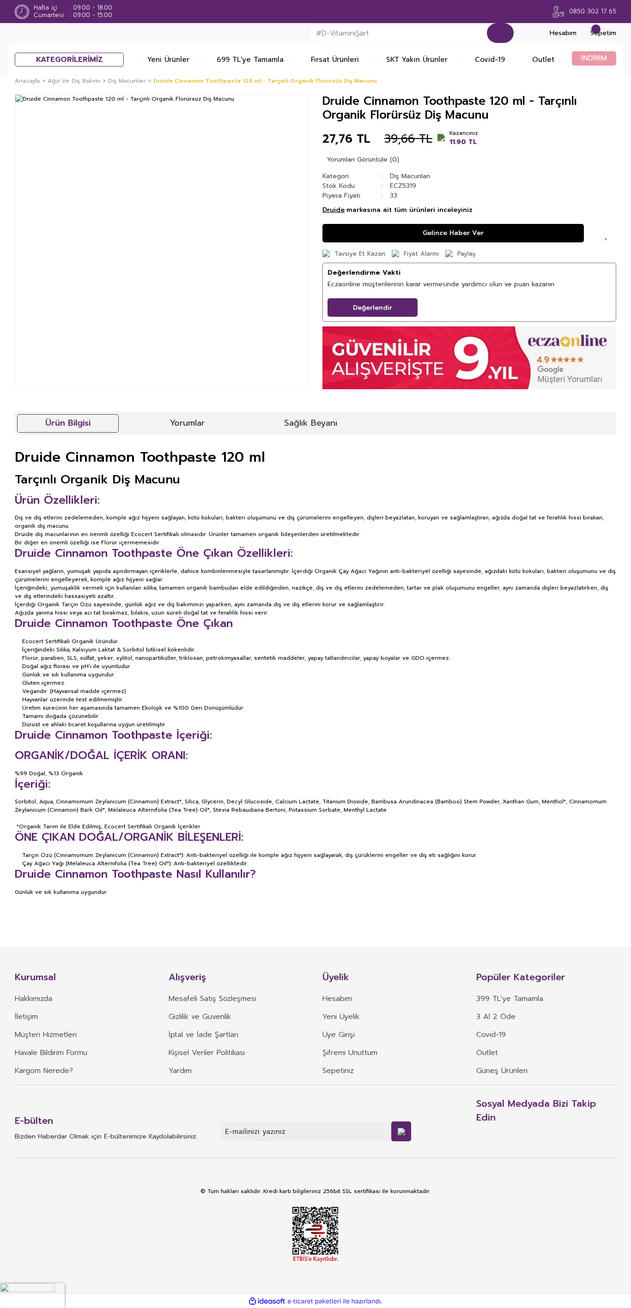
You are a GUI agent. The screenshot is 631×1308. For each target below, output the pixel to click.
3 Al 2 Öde (496, 1016)
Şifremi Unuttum (349, 1052)
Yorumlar (187, 422)
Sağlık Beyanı (310, 422)
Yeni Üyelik (340, 1016)
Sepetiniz (338, 1070)
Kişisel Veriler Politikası (207, 1052)
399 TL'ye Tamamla (509, 998)
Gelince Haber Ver (453, 233)
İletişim (26, 1016)
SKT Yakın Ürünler (417, 59)
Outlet (543, 59)
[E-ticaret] (314, 1301)
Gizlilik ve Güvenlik (200, 1016)
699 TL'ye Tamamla (250, 59)
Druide (333, 210)
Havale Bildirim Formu (51, 1052)
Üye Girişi (338, 1034)
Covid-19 (490, 59)
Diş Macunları (410, 176)
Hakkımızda (33, 998)
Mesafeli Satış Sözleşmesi (212, 998)
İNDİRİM (594, 58)
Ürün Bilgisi (68, 422)
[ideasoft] (267, 1301)
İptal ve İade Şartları (203, 1034)
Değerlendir (372, 308)
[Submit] (401, 1131)
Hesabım (337, 998)
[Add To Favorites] (607, 233)
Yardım (180, 1070)
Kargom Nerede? (44, 1070)
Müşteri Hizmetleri (46, 1034)
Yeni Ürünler (168, 59)
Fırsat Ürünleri (335, 59)
